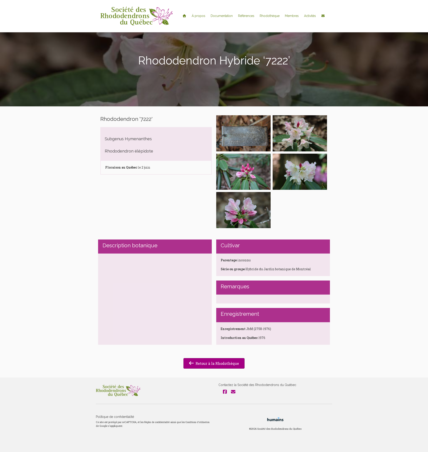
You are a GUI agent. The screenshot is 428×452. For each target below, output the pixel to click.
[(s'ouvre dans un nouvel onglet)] (275, 419)
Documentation (222, 16)
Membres (292, 16)
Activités (310, 16)
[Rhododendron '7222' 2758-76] (243, 133)
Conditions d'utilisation (197, 422)
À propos (198, 16)
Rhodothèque (270, 16)
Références (246, 16)
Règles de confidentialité (157, 422)
